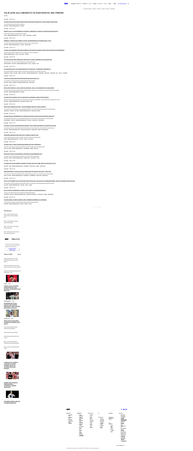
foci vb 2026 (6, 25)
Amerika (94, 3)
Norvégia (29, 203)
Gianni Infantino (41, 120)
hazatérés (22, 203)
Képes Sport (98, 8)
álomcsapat (22, 91)
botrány (26, 184)
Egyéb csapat (101, 427)
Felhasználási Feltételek (123, 439)
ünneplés (25, 203)
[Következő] (98, 207)
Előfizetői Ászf (123, 434)
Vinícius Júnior (31, 82)
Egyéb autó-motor (112, 426)
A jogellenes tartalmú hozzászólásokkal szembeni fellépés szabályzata (124, 419)
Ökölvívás (91, 421)
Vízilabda (101, 425)
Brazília (10, 82)
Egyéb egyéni (91, 425)
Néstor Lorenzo (21, 54)
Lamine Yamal (6, 110)
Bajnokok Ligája (81, 425)
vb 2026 (24, 35)
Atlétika (91, 414)
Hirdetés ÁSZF (123, 433)
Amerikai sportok (101, 423)
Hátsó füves (107, 8)
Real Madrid (14, 82)
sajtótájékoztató (50, 194)
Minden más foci (80, 433)
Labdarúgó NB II (70, 418)
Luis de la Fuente (40, 194)
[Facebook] (123, 409)
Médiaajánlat (123, 416)
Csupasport (103, 8)
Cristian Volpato (29, 35)
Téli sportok (91, 427)
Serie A (20, 35)
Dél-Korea (22, 25)
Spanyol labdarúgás (81, 418)
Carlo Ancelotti (33, 157)
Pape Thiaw (22, 184)
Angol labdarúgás (81, 415)
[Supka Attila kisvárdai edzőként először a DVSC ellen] (12, 316)
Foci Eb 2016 (80, 431)
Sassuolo (5, 35)
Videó (112, 431)
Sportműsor (94, 8)
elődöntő (39, 129)
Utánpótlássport (112, 8)
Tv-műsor (112, 430)
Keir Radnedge (26, 175)
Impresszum (123, 414)
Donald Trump (34, 120)
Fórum (112, 428)
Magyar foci (68, 413)
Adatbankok (73, 3)
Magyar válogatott (70, 423)
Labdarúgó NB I (7, 318)
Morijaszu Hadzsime (7, 63)
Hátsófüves (70, 419)
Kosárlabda (102, 420)
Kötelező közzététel (122, 423)
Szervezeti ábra (123, 428)
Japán (38, 63)
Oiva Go (29, 63)
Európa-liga (81, 426)
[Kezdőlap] (66, 3)
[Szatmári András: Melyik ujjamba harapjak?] (12, 397)
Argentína (22, 44)
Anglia (5, 148)
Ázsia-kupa (34, 63)
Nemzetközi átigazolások (81, 435)
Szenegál (30, 184)
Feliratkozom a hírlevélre (12, 249)
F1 (97, 3)
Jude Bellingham (26, 148)
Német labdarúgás (81, 422)
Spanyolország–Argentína (24, 101)
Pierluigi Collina (34, 129)
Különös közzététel (122, 430)
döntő (31, 101)
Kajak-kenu (91, 418)
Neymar (38, 157)
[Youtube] (126, 409)
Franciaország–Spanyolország (25, 129)
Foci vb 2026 (6, 19)
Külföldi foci (79, 413)
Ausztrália (34, 35)
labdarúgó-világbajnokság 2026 (14, 25)
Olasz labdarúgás (81, 420)
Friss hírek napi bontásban (87, 8)
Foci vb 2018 (80, 428)
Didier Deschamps (45, 129)
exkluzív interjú (45, 175)
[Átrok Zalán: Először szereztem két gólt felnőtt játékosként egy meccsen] (12, 281)
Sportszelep (111, 413)
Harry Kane (29, 120)
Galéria (109, 3)
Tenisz (91, 422)
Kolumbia (27, 54)
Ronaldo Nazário (27, 157)
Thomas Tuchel (38, 175)
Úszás (91, 416)
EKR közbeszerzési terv (123, 426)
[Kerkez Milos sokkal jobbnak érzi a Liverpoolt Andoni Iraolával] (12, 378)
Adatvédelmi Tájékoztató (123, 437)
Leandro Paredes (28, 44)
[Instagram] (121, 409)
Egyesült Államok (7, 120)
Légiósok (5, 283)
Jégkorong (102, 421)
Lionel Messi (12, 110)
